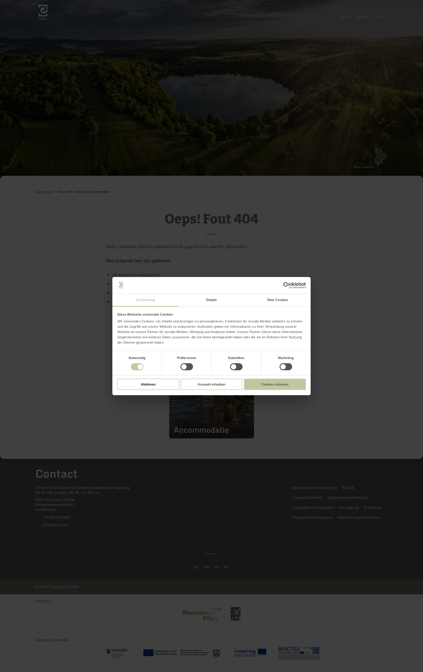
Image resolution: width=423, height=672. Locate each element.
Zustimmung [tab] (145, 300)
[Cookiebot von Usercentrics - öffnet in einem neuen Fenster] (286, 285)
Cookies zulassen (274, 384)
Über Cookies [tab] (277, 300)
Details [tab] (211, 300)
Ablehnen (148, 384)
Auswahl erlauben (211, 384)
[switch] (186, 366)
